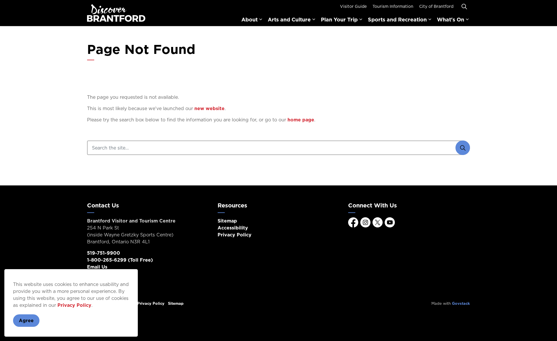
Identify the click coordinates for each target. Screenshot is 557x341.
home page (300, 119)
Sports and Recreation (397, 19)
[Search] (462, 148)
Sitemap (227, 221)
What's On (450, 19)
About (249, 19)
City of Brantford (436, 6)
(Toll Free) (120, 260)
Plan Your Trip (339, 19)
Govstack (461, 303)
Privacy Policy (74, 305)
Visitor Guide (353, 6)
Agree (26, 320)
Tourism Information (392, 6)
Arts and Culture (289, 19)
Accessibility (233, 228)
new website (209, 108)
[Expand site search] (464, 6)
